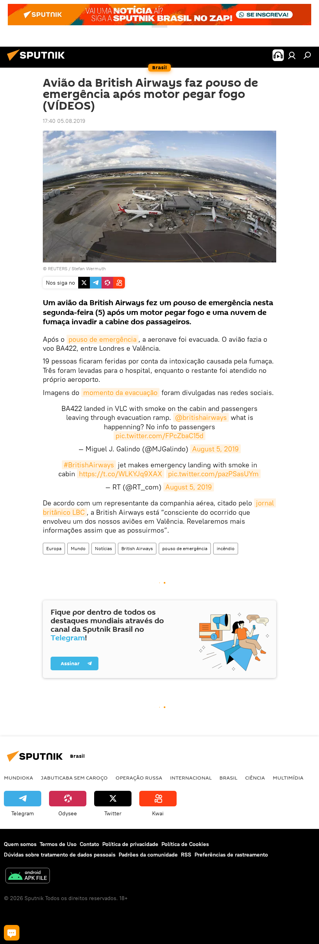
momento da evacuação (120, 392)
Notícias (103, 548)
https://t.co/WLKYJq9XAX (120, 473)
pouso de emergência (102, 339)
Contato (89, 844)
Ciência (255, 777)
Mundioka (18, 777)
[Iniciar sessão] (292, 55)
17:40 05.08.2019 (64, 120)
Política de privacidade (130, 844)
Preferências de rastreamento (231, 854)
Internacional (191, 777)
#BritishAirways (89, 464)
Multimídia (288, 777)
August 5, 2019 (215, 448)
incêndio (226, 548)
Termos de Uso (58, 844)
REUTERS (57, 268)
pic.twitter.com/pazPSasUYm (213, 473)
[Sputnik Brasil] (38, 61)
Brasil (228, 777)
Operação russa (139, 777)
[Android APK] (27, 876)
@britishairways (201, 417)
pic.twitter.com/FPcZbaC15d (159, 435)
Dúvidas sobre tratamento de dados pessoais (60, 854)
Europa (53, 548)
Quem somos (20, 844)
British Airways (137, 548)
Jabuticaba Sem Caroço (74, 777)
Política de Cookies (185, 844)
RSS (186, 854)
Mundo (78, 548)
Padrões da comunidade (148, 854)
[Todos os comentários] (11, 933)
